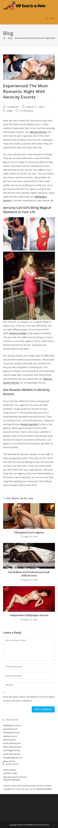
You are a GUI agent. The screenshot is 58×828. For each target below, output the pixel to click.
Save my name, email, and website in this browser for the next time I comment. (29, 698)
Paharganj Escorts (11, 732)
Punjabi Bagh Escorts (12, 757)
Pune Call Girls (9, 769)
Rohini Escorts (9, 739)
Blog (9, 110)
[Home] (4, 38)
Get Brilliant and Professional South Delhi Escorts (29, 573)
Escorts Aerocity (29, 424)
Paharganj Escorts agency (29, 532)
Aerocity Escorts (38, 132)
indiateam (13, 106)
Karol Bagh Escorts (11, 750)
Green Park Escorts (11, 754)
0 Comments (26, 110)
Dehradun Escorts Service (14, 777)
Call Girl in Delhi (10, 773)
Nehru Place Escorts (12, 746)
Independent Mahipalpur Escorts (29, 615)
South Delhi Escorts (12, 743)
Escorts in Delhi (18, 333)
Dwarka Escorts (10, 736)
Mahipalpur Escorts (12, 725)
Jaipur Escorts (9, 761)
